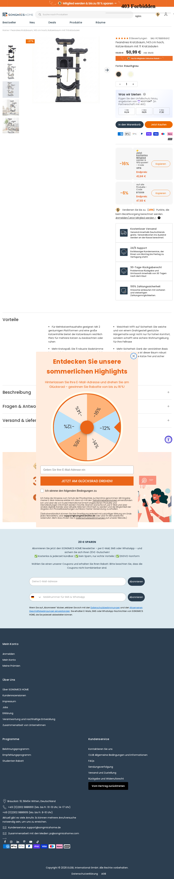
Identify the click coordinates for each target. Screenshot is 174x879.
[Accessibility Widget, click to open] (168, 439)
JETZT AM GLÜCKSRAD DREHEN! (87, 481)
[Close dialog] (134, 356)
